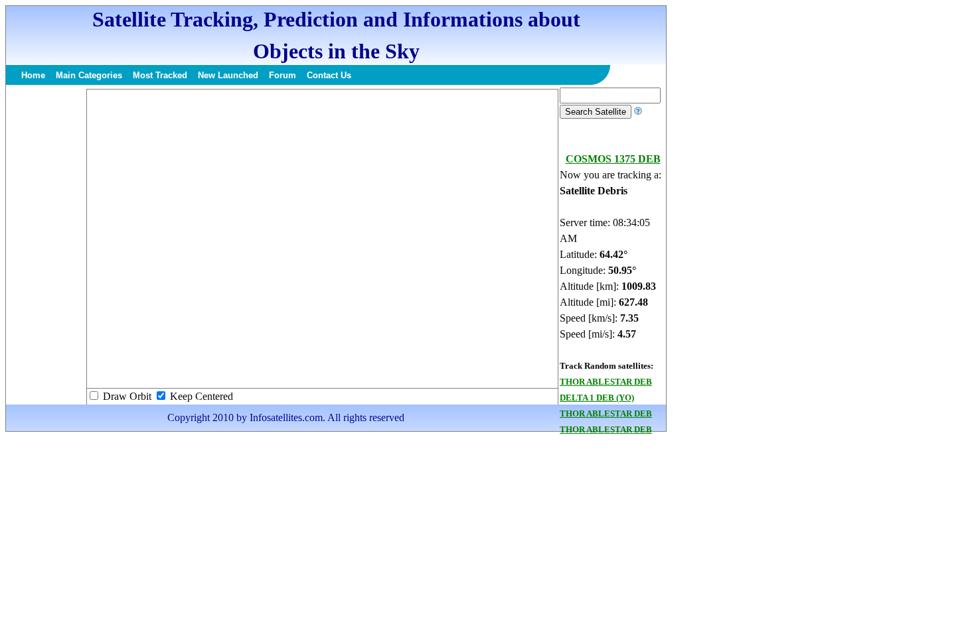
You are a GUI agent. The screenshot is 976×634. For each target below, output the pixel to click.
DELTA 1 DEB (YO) (597, 398)
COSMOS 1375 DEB (613, 158)
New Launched (228, 75)
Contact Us (329, 75)
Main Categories (89, 75)
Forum (282, 75)
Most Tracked (160, 75)
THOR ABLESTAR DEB (606, 382)
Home (33, 75)
